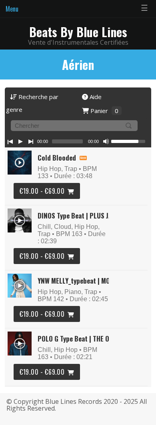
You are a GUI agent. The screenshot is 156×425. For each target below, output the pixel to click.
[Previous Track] (10, 141)
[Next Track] (31, 141)
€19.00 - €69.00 (42, 191)
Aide (95, 97)
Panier (103, 111)
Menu (12, 9)
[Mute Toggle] (106, 141)
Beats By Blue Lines (78, 32)
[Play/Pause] (20, 141)
